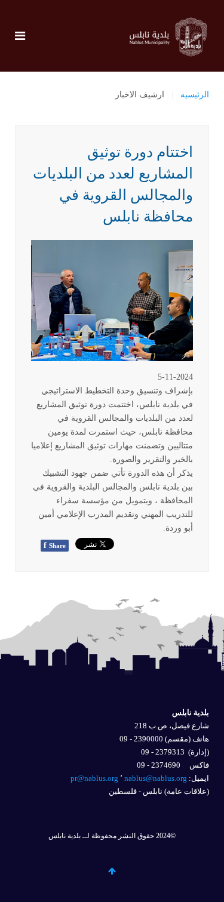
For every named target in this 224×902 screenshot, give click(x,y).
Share (55, 545)
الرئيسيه (194, 94)
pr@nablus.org (94, 778)
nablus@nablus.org (155, 778)
